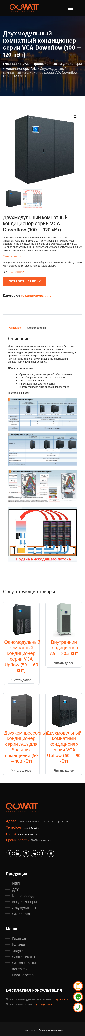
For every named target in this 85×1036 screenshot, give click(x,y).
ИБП (16, 883)
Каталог (18, 945)
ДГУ (15, 890)
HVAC (24, 64)
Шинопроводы (24, 896)
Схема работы (24, 963)
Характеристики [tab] (36, 328)
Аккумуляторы (24, 908)
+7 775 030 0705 (16, 272)
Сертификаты (23, 957)
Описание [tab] (15, 328)
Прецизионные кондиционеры (57, 64)
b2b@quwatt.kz (61, 999)
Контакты (19, 969)
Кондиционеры (24, 902)
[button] (75, 116)
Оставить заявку (25, 281)
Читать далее (21, 680)
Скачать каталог (12, 257)
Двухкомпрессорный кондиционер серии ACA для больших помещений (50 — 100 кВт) (26, 747)
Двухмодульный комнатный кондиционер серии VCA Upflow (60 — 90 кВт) (64, 747)
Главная (10, 64)
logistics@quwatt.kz (44, 1005)
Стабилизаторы (25, 914)
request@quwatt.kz (28, 834)
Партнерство (23, 975)
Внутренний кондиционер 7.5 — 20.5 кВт (63, 648)
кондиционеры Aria (21, 69)
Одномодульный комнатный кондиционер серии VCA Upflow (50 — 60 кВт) (22, 657)
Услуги (17, 951)
